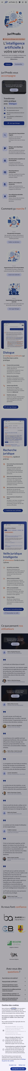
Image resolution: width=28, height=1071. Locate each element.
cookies (14, 1008)
